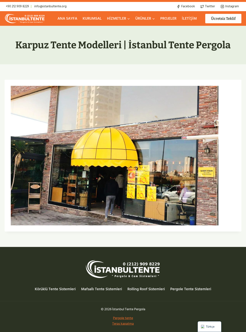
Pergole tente (123, 318)
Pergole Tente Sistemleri (190, 289)
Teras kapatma (123, 323)
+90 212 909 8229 (17, 6)
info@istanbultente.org (50, 6)
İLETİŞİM (189, 18)
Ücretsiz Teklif (223, 18)
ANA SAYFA (67, 18)
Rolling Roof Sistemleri (146, 289)
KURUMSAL (92, 18)
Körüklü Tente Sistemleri (55, 289)
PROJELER (168, 18)
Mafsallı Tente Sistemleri (101, 289)
